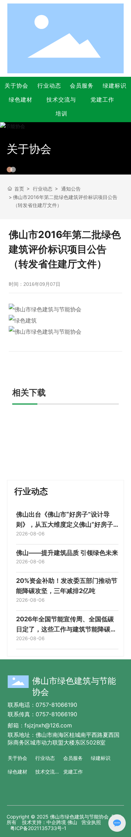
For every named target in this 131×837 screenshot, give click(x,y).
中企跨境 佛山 (61, 822)
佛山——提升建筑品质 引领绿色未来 (67, 552)
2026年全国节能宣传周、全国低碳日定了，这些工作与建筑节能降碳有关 (66, 629)
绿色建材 (20, 99)
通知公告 (71, 189)
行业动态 (49, 85)
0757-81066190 (56, 704)
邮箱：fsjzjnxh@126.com (40, 725)
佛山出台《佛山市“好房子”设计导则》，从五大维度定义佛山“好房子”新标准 (66, 524)
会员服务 (82, 85)
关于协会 (16, 85)
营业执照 (91, 822)
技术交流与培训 (61, 106)
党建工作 (102, 99)
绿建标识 (114, 85)
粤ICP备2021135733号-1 (38, 828)
